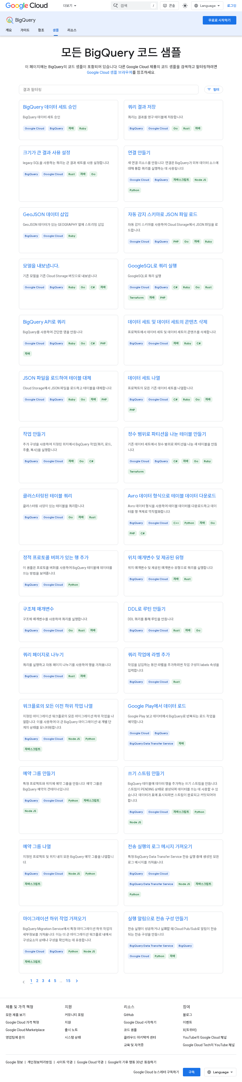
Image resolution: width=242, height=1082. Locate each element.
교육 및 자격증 (134, 1045)
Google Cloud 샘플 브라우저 (109, 72)
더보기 (67, 6)
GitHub (129, 1015)
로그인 (231, 6)
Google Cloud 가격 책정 (22, 1022)
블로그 (187, 1015)
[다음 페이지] (77, 981)
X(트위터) (190, 1030)
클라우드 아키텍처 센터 (140, 1037)
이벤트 (187, 1022)
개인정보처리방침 (39, 1062)
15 (68, 981)
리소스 (72, 30)
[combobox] (134, 5)
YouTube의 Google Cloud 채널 (205, 1037)
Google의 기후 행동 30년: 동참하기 (132, 1062)
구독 (192, 1072)
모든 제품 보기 (16, 1015)
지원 (68, 1022)
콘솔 (172, 6)
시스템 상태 (73, 1037)
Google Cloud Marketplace (25, 1030)
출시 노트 (71, 1030)
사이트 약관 (64, 1062)
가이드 (25, 30)
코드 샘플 (130, 1030)
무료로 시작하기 (219, 20)
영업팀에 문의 (15, 1037)
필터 (213, 89)
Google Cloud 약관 (90, 1062)
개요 (9, 30)
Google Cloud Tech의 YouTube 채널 (209, 1045)
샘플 (56, 30)
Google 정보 (14, 1062)
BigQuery (25, 20)
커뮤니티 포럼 (74, 1015)
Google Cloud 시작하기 (140, 1022)
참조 (41, 30)
